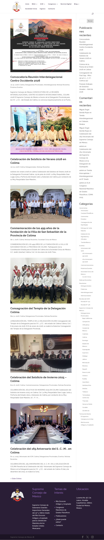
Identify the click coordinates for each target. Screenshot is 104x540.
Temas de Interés (85, 414)
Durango (85, 340)
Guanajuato (86, 349)
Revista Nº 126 (85, 305)
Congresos (52, 4)
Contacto (51, 9)
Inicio (27, 4)
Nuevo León (86, 372)
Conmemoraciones (32, 385)
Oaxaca (84, 375)
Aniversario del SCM (26, 456)
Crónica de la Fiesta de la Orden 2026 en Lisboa (86, 66)
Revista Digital (66, 4)
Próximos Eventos (16, 87)
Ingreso (42, 9)
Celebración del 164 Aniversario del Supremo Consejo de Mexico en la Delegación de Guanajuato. (85, 158)
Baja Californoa (87, 318)
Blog (75, 4)
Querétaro (85, 382)
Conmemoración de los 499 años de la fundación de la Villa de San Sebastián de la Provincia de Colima (38, 232)
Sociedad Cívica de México (47, 239)
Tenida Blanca (85, 242)
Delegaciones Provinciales (34, 85)
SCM (41, 4)
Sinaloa (84, 388)
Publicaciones (61, 516)
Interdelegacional (50, 85)
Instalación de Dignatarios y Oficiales (85, 236)
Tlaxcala (85, 401)
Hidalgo (84, 356)
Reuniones (82, 283)
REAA (34, 4)
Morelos (85, 366)
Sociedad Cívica (31, 9)
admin (81, 146)
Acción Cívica (86, 277)
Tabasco (85, 392)
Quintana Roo (86, 385)
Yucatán (85, 407)
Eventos (61, 456)
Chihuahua (85, 325)
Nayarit (84, 369)
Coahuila (85, 334)
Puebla (84, 379)
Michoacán (85, 362)
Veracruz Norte (87, 404)
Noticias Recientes (63, 85)
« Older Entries (16, 479)
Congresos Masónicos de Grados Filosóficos (63, 510)
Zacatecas (85, 410)
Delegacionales (30, 167)
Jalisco (84, 359)
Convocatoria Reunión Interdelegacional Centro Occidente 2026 (86, 44)
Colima (22, 85)
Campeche (86, 321)
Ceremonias (83, 208)
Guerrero (85, 353)
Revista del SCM (84, 299)
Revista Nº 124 (85, 301)
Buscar (90, 21)
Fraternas (84, 289)
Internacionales (86, 295)
